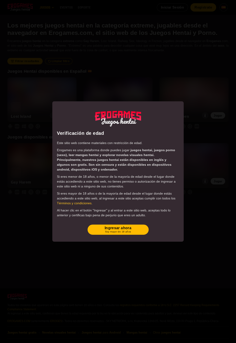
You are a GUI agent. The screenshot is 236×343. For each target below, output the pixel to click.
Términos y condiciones (74, 203)
